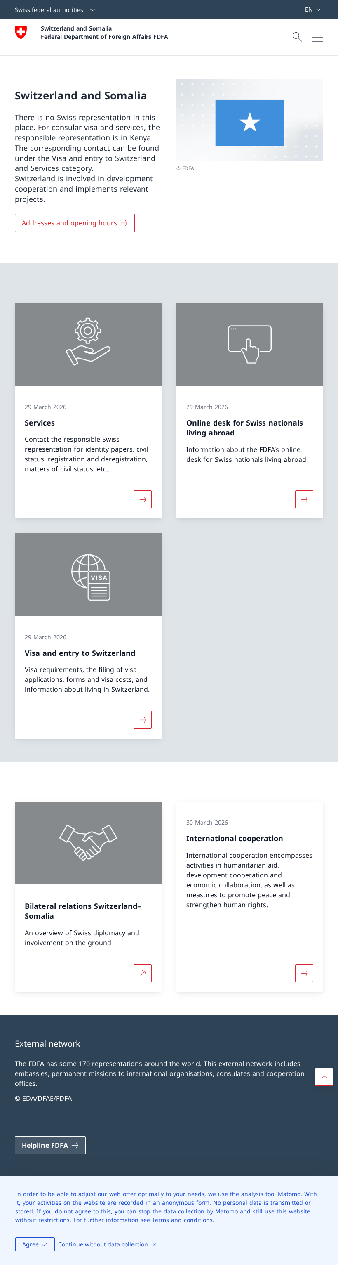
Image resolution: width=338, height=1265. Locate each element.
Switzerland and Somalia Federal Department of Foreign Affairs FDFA (104, 32)
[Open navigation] (317, 37)
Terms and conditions (182, 1220)
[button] (324, 1077)
